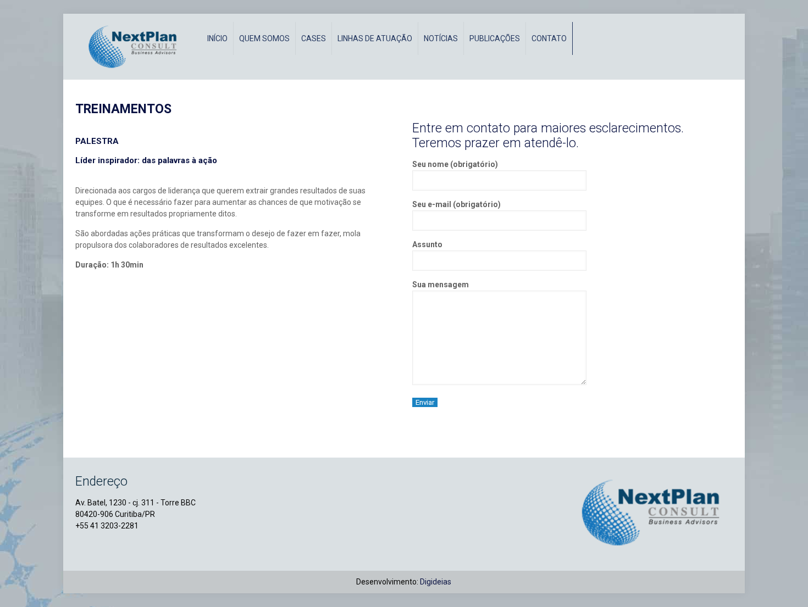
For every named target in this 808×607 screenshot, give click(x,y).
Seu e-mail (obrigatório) (456, 204)
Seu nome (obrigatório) (455, 164)
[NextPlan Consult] (135, 47)
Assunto (427, 244)
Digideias (435, 581)
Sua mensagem (440, 284)
